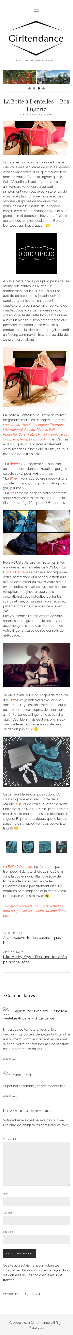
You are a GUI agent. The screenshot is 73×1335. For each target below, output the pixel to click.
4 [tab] (43, 88)
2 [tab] (34, 88)
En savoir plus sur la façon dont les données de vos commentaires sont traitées (36, 1275)
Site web (8, 1231)
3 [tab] (39, 88)
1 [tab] (29, 88)
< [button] (8, 76)
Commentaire (10, 1139)
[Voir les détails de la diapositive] (20, 77)
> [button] (65, 76)
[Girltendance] (36, 54)
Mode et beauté (32, 1294)
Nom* (6, 1193)
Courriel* (8, 1212)
